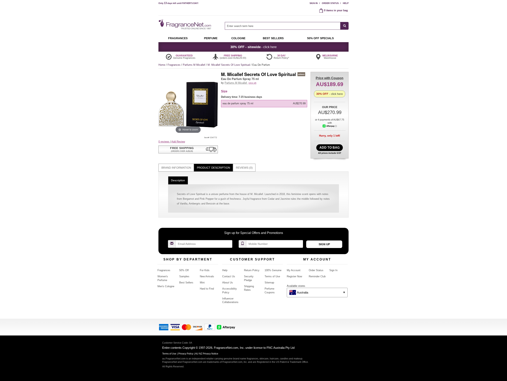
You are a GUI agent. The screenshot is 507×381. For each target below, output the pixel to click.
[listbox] (265, 101)
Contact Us (228, 276)
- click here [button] (253, 47)
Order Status (330, 3)
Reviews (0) (244, 167)
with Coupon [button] (329, 78)
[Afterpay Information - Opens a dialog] (330, 125)
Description (178, 180)
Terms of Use (272, 276)
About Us (227, 282)
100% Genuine (273, 270)
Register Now (294, 276)
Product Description (213, 167)
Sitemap (269, 282)
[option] (264, 103)
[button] (188, 149)
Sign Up (324, 244)
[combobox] (287, 26)
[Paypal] (210, 327)
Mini (202, 282)
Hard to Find (207, 288)
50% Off (184, 270)
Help (346, 3)
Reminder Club (317, 276)
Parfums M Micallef (194, 64)
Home (161, 64)
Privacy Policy (185, 353)
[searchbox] (282, 26)
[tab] (176, 168)
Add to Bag (329, 147)
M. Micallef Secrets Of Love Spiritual (229, 64)
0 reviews (164, 141)
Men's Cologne (165, 286)
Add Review (178, 141)
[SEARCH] (344, 26)
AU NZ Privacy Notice (206, 353)
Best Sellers (186, 282)
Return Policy (251, 270)
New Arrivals (207, 276)
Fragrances (174, 64)
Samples (184, 276)
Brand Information (176, 167)
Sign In (314, 3)
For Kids (205, 270)
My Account (293, 270)
